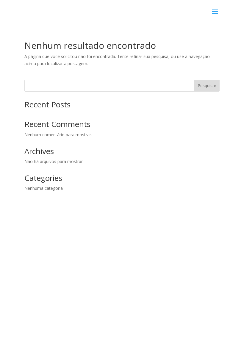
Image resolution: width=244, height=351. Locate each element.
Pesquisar (207, 85)
